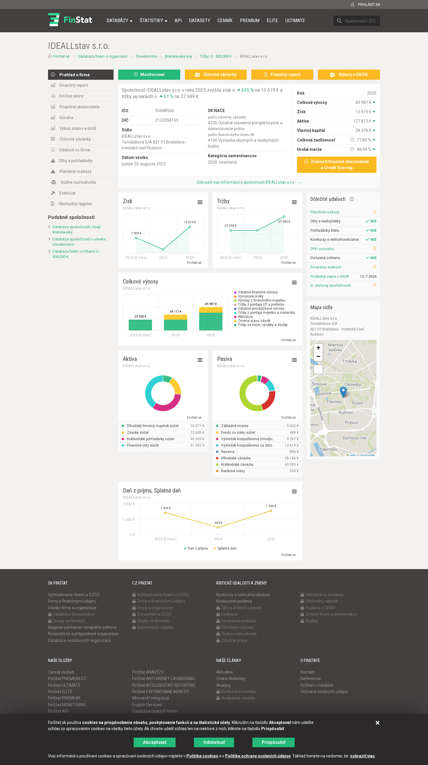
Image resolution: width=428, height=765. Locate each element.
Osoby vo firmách (69, 621)
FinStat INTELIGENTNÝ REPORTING (163, 685)
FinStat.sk (61, 56)
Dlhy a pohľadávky (76, 160)
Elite (272, 20)
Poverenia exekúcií (325, 267)
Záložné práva (234, 640)
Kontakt (307, 672)
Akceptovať (154, 742)
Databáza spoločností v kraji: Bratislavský (76, 230)
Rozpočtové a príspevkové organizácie (83, 633)
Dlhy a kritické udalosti (241, 607)
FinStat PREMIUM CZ (67, 678)
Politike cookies (202, 756)
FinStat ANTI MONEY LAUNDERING (163, 678)
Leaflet (352, 454)
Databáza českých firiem (155, 711)
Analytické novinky (238, 698)
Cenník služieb (61, 672)
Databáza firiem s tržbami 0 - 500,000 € (76, 254)
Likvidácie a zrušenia (324, 594)
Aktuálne (224, 672)
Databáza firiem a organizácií (102, 56)
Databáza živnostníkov (74, 614)
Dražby (311, 621)
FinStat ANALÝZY (148, 672)
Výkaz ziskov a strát (77, 128)
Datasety (199, 20)
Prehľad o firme (74, 74)
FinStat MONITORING (67, 704)
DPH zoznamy (322, 249)
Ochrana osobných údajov (324, 691)
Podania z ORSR (320, 607)
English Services (147, 704)
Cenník (225, 20)
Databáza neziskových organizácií (79, 640)
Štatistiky (151, 20)
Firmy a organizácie (155, 607)
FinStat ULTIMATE (64, 685)
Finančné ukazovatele (79, 107)
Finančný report (73, 85)
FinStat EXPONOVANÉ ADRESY (160, 691)
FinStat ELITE (60, 691)
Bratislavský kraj (178, 56)
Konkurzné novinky (238, 691)
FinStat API (58, 711)
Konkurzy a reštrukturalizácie (243, 594)
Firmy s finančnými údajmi (72, 601)
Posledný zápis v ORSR (329, 276)
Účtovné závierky (75, 139)
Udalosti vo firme (74, 150)
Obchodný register (75, 203)
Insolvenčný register (155, 627)
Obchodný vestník (321, 601)
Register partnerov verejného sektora (82, 627)
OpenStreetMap (367, 454)
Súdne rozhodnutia (78, 182)
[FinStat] (70, 24)
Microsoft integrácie (150, 698)
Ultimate (295, 20)
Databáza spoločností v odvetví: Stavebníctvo (79, 242)
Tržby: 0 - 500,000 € (215, 56)
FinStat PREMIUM (64, 698)
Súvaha (66, 117)
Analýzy (223, 685)
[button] (343, 392)
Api (178, 20)
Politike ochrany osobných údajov (258, 756)
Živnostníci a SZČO (154, 614)
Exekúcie (67, 193)
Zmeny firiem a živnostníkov (331, 614)
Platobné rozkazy (75, 171)
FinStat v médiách (316, 685)
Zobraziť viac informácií (245, 182)
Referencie (310, 678)
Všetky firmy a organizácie (72, 607)
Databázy (117, 20)
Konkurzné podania (234, 601)
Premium (249, 20)
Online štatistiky (230, 678)
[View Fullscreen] (318, 369)
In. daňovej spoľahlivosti (330, 285)
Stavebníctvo (147, 56)
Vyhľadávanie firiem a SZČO (74, 594)
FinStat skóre (71, 96)
